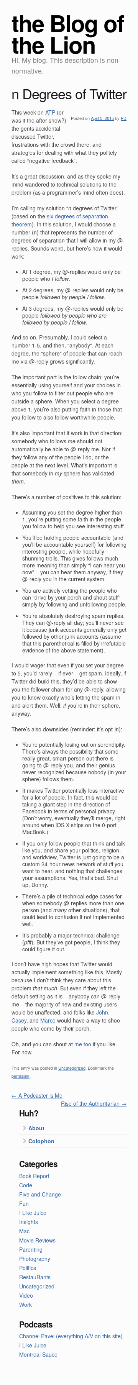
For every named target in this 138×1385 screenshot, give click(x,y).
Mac (24, 1231)
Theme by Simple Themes (112, 1379)
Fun (24, 1203)
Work (25, 1304)
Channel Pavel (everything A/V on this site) (71, 1336)
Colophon (41, 1141)
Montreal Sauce (38, 1354)
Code (25, 1185)
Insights (28, 1222)
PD (124, 118)
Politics (27, 1268)
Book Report (34, 1176)
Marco (48, 1020)
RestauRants (35, 1277)
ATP (50, 112)
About (36, 1128)
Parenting (31, 1249)
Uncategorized (71, 1068)
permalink (21, 1076)
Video (26, 1295)
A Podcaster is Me (37, 1095)
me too (82, 1044)
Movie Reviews (37, 1240)
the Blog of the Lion (68, 33)
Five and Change (40, 1194)
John (102, 1012)
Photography (34, 1258)
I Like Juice (32, 1212)
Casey (19, 1020)
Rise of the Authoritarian (94, 1103)
